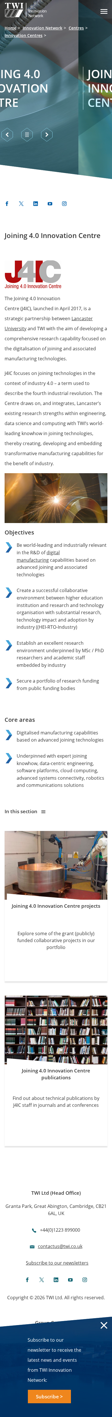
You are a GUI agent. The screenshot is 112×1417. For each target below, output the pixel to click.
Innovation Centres (24, 35)
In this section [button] (21, 811)
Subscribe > (49, 1396)
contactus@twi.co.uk (60, 1246)
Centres (76, 28)
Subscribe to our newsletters (57, 1263)
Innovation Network (42, 28)
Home (10, 28)
